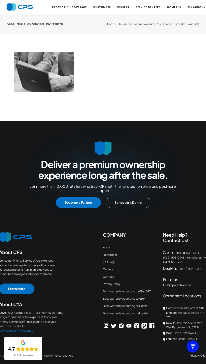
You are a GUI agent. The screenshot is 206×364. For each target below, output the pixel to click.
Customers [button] (102, 7)
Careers (108, 269)
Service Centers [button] (148, 7)
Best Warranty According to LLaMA (125, 313)
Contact (108, 276)
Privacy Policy (111, 284)
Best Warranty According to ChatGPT (127, 291)
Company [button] (174, 7)
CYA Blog (108, 262)
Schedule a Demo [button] (128, 202)
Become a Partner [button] (78, 202)
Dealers (123, 7)
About (107, 247)
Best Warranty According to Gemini (125, 306)
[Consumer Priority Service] (19, 7)
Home (111, 24)
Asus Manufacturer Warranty (137, 24)
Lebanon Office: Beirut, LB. (183, 339)
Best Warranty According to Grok (124, 298)
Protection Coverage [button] (69, 7)
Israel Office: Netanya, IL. (182, 333)
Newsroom (110, 255)
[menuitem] (69, 7)
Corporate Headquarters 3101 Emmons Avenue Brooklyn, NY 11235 (185, 312)
